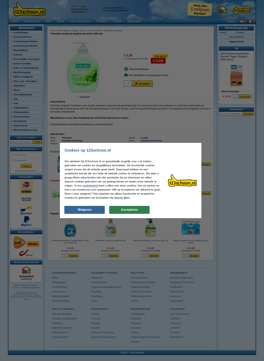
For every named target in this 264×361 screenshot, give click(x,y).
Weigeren (85, 209)
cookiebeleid (90, 185)
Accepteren (129, 209)
